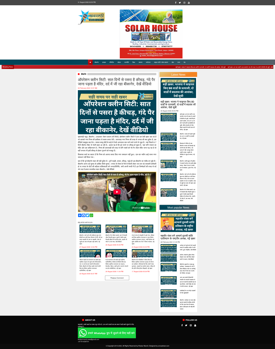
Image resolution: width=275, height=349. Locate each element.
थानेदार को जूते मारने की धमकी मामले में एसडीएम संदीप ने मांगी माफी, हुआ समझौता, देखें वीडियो (188, 247)
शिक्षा (133, 62)
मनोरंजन (148, 62)
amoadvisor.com (163, 346)
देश (184, 62)
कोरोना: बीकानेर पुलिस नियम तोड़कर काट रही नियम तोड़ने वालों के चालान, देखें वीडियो (187, 257)
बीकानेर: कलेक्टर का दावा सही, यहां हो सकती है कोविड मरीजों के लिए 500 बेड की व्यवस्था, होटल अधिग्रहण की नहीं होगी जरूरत (188, 304)
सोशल (119, 62)
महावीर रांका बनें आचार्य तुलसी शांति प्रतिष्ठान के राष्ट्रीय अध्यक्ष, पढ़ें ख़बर (178, 237)
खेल (173, 62)
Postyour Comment (117, 278)
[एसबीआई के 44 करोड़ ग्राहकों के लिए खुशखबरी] (169, 294)
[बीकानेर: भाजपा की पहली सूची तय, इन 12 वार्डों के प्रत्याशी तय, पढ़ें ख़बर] (169, 137)
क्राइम (104, 62)
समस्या (140, 62)
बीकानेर (97, 62)
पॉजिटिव (111, 62)
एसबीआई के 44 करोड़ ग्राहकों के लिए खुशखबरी (187, 291)
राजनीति (126, 62)
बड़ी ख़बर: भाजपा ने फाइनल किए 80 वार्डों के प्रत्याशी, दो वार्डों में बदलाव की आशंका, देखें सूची (186, 67)
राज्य (178, 62)
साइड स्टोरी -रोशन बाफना (161, 62)
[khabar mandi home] (91, 17)
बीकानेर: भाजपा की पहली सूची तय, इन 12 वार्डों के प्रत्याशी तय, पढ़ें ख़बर (187, 136)
